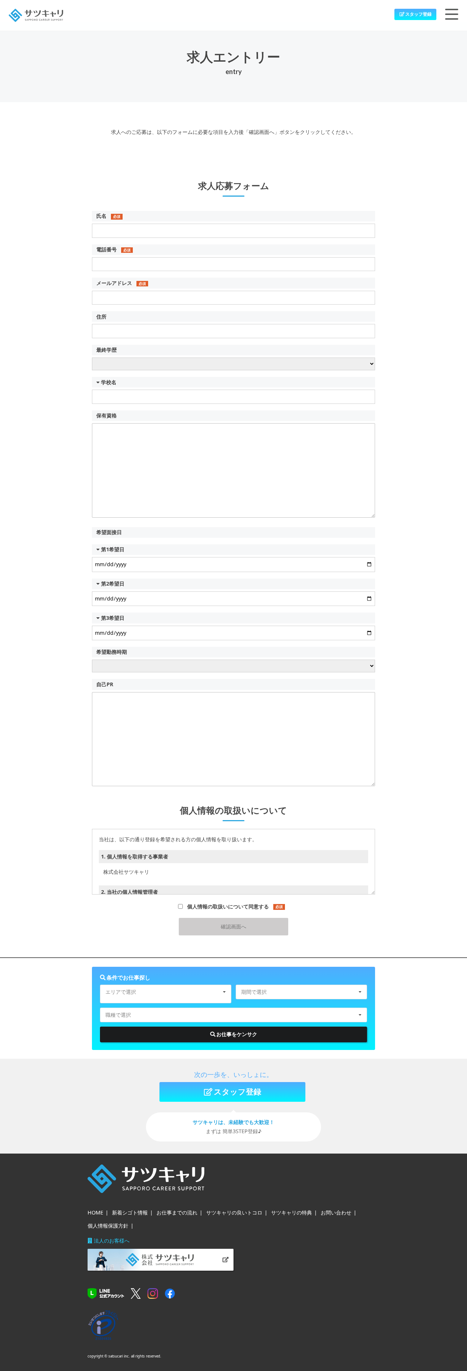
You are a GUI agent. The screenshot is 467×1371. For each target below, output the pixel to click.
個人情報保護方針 (108, 1225)
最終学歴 (106, 349)
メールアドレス (121, 282)
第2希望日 (112, 583)
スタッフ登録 (418, 14)
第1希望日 (112, 549)
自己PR (104, 684)
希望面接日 (109, 532)
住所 (101, 316)
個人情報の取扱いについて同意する (235, 906)
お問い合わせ (336, 1212)
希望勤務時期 (111, 651)
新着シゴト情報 (130, 1212)
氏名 (108, 215)
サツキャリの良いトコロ (234, 1212)
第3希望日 (112, 617)
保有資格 (106, 415)
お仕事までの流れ (177, 1212)
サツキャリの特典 (291, 1212)
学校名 (108, 382)
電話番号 (113, 249)
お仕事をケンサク (236, 1034)
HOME (95, 1212)
